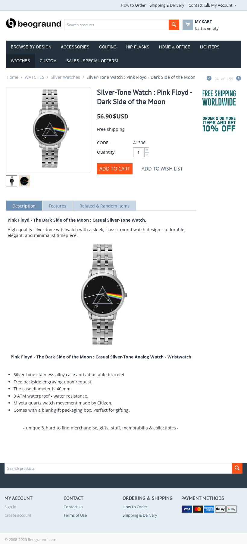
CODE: (103, 143)
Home (12, 77)
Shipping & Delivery (167, 5)
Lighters (210, 47)
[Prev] (209, 78)
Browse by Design (31, 47)
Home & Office (174, 47)
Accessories (75, 47)
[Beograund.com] (33, 23)
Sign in (10, 506)
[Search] (174, 25)
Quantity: (106, 152)
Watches (20, 61)
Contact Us (198, 5)
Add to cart (114, 168)
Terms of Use (75, 515)
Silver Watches (65, 77)
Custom (48, 61)
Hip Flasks (137, 47)
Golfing (108, 47)
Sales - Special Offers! (92, 61)
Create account (18, 515)
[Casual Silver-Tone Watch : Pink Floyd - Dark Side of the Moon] (48, 130)
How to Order (133, 5)
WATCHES (34, 77)
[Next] (238, 78)
